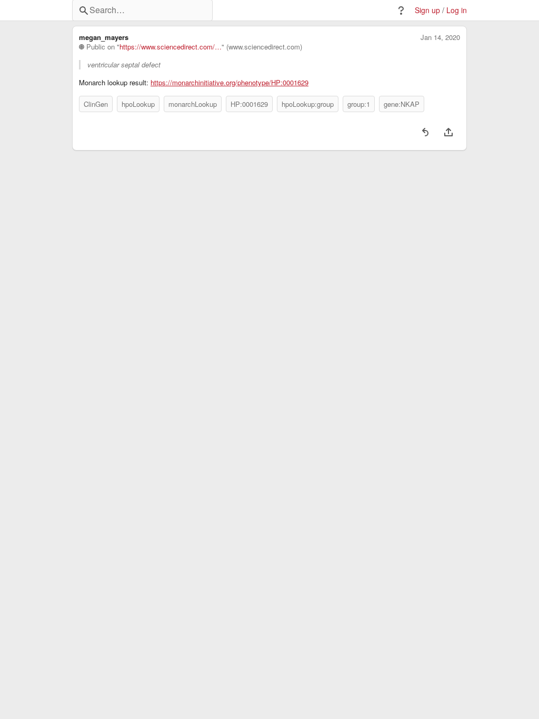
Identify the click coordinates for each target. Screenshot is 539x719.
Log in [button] (456, 10)
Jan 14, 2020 (440, 37)
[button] (401, 10)
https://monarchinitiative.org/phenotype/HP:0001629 (229, 82)
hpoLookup (138, 104)
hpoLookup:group (308, 104)
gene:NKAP (402, 104)
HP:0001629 (249, 104)
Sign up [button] (427, 10)
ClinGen (96, 104)
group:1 (358, 104)
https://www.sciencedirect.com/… (170, 47)
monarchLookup (192, 104)
